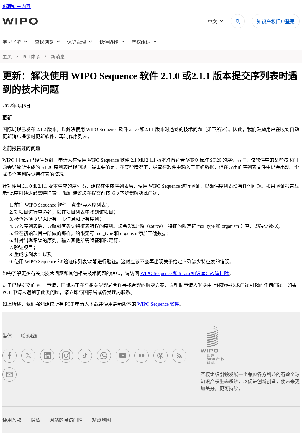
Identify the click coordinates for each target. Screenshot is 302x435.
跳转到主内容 (16, 6)
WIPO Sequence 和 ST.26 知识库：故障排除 (184, 273)
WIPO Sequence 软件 (158, 304)
